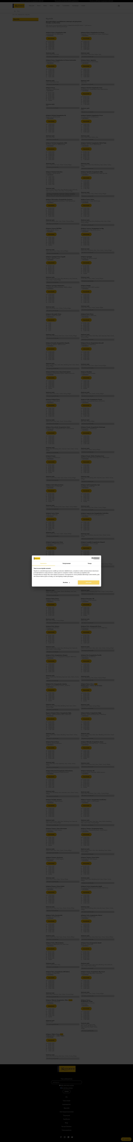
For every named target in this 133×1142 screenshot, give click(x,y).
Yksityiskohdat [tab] (66, 563)
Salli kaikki (88, 582)
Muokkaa (65, 582)
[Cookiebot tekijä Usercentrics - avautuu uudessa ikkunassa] (92, 558)
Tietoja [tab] (89, 563)
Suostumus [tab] (43, 563)
